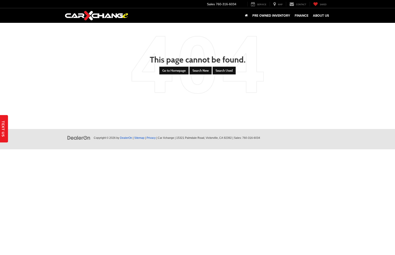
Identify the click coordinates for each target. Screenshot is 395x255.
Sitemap (139, 137)
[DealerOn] (79, 137)
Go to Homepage (174, 70)
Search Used (224, 70)
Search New (200, 70)
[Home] (246, 15)
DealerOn (126, 137)
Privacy (151, 137)
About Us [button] (321, 15)
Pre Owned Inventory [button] (271, 15)
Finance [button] (301, 15)
